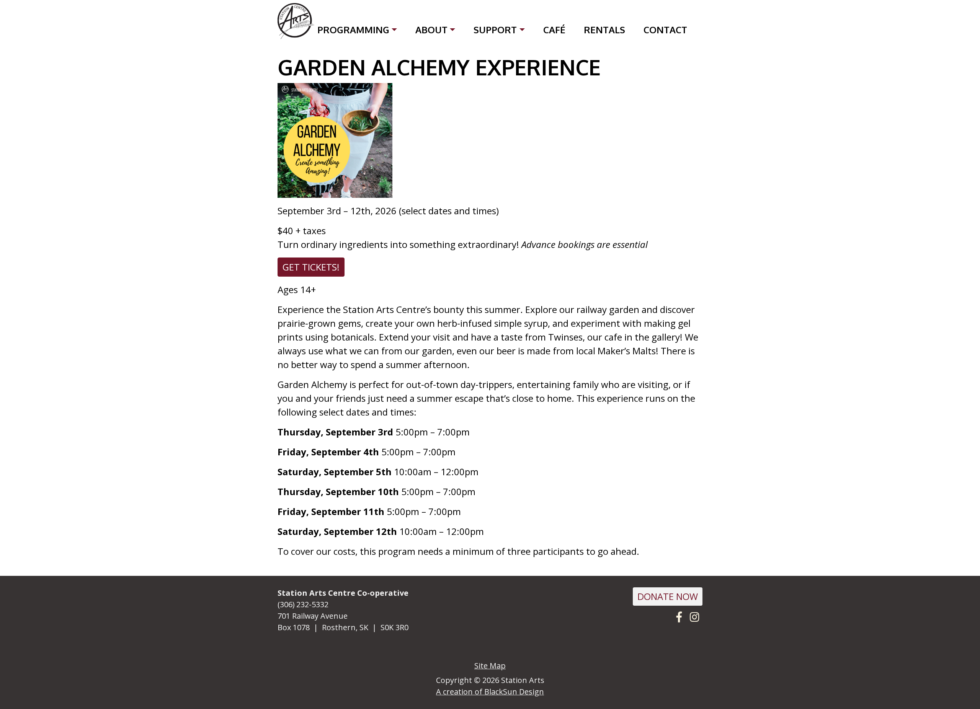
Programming (353, 30)
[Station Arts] (296, 21)
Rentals (604, 30)
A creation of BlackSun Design (490, 691)
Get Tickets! (311, 267)
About (431, 30)
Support (495, 30)
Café (554, 30)
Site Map (490, 665)
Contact (665, 30)
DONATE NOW (667, 596)
